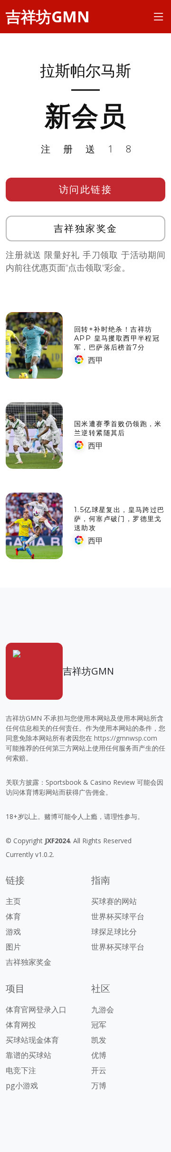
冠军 (98, 1024)
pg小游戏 (22, 1085)
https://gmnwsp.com (125, 738)
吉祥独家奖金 (86, 228)
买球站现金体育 (32, 1040)
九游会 (102, 1009)
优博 (98, 1055)
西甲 (95, 360)
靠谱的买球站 (28, 1055)
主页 (13, 901)
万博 (98, 1085)
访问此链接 (86, 189)
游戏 (13, 931)
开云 (98, 1070)
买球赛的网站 (114, 901)
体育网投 (21, 1024)
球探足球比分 (114, 931)
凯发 (98, 1040)
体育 (13, 916)
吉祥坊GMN (48, 16)
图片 (13, 947)
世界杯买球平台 (117, 916)
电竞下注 (21, 1070)
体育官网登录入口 (36, 1009)
